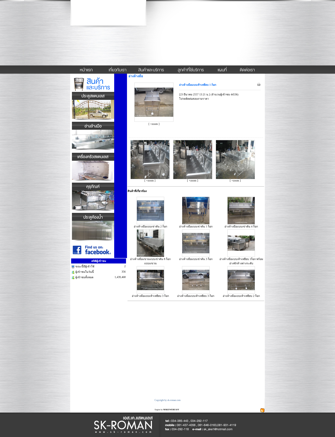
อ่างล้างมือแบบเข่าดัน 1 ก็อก (195, 226)
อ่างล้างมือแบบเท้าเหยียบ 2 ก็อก (241, 295)
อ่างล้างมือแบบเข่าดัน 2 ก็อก (150, 226)
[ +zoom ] (154, 124)
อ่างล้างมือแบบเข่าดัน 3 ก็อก (195, 259)
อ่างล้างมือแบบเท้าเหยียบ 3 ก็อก (150, 295)
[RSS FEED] (262, 409)
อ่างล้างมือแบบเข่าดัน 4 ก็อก (241, 226)
